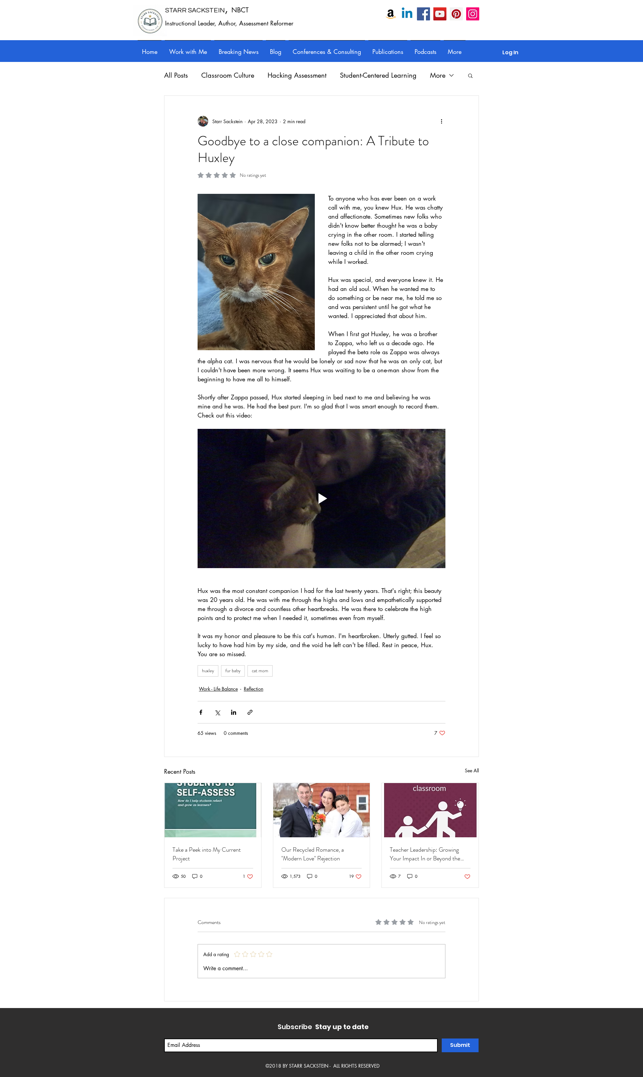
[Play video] (321, 498)
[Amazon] (390, 13)
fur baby (232, 670)
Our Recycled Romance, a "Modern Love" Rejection (312, 854)
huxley (208, 670)
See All (472, 770)
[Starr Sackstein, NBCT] (423, 13)
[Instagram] (472, 13)
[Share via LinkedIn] (233, 712)
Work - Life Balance (218, 689)
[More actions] (441, 121)
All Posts (176, 75)
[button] (327, 48)
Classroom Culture (227, 75)
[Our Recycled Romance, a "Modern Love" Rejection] (321, 810)
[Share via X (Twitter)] (217, 712)
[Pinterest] (456, 13)
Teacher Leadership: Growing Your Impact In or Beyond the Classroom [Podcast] (425, 854)
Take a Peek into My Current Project (206, 854)
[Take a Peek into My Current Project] (212, 810)
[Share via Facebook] (201, 712)
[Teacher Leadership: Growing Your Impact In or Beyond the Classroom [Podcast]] (430, 810)
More (437, 75)
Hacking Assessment (297, 75)
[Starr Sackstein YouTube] (439, 13)
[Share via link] (250, 712)
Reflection (253, 689)
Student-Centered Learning (378, 75)
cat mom (260, 670)
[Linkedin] (407, 13)
